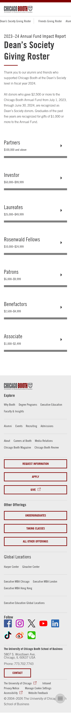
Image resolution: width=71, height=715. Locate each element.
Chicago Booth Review (47, 447)
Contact (17, 673)
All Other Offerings (35, 541)
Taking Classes (35, 528)
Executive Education (51, 404)
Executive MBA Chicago (16, 581)
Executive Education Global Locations (24, 603)
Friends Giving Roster (50, 21)
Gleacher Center (30, 566)
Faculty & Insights (14, 411)
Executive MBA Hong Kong (18, 588)
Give (33, 490)
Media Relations (44, 440)
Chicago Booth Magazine (17, 447)
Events (18, 426)
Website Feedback (38, 693)
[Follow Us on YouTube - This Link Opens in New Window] (43, 623)
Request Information (35, 464)
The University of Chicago (18, 683)
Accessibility (11, 693)
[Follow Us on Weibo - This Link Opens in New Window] (20, 635)
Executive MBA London (45, 581)
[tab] (35, 145)
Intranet (46, 683)
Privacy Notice (11, 688)
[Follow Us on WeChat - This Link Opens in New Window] (32, 635)
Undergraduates (35, 515)
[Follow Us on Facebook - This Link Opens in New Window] (8, 623)
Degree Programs (28, 404)
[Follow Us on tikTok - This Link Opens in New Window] (8, 635)
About (7, 440)
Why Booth (9, 404)
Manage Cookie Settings (38, 688)
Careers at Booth (23, 440)
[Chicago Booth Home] (18, 9)
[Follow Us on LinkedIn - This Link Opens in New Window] (55, 623)
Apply (35, 477)
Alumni (8, 426)
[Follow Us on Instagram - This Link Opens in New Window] (20, 623)
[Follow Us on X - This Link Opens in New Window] (32, 623)
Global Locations (17, 557)
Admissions (47, 426)
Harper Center (11, 566)
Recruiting (31, 426)
